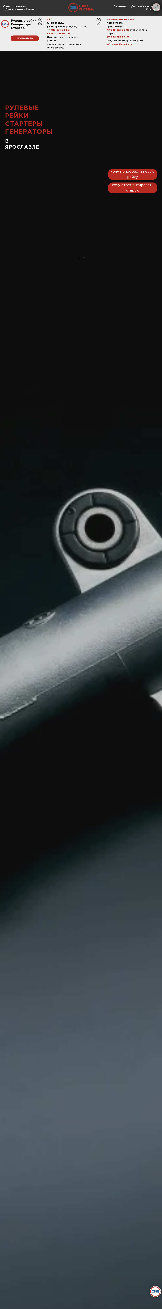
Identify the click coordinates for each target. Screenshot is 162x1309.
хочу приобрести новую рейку (133, 174)
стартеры (24, 124)
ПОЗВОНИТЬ (25, 38)
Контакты (152, 9)
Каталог (21, 6)
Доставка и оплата (143, 6)
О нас (7, 6)
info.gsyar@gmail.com (120, 44)
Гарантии (120, 6)
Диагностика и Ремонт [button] (21, 9)
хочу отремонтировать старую (132, 188)
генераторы (29, 132)
